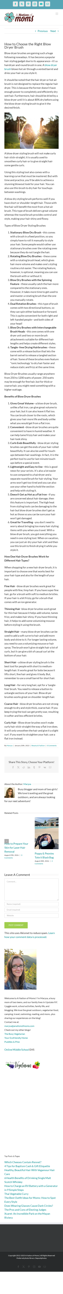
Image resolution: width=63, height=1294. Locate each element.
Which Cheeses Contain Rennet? (22, 1162)
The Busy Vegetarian (14, 1033)
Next (53, 31)
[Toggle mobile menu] (57, 13)
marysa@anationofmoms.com (19, 1025)
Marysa (9, 745)
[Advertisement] (31, 1116)
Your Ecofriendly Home (16, 1037)
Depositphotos (41, 1258)
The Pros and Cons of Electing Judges (25, 1209)
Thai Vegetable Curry (16, 1193)
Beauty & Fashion (38, 745)
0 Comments (52, 745)
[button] (6, 841)
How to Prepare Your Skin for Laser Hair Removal (16, 847)
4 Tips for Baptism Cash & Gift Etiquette (27, 1166)
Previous (43, 31)
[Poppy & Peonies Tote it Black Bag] (47, 819)
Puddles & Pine (12, 1041)
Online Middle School (16, 1049)
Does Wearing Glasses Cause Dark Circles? (28, 1205)
